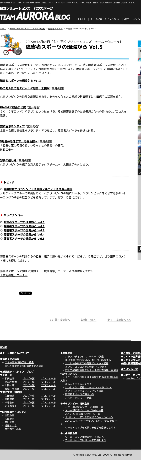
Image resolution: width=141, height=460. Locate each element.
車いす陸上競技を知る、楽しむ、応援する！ (89, 360)
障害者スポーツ (55, 28)
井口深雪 (9, 422)
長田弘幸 (9, 415)
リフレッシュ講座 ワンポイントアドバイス (88, 387)
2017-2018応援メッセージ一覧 (82, 413)
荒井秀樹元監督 (13, 428)
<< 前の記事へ (60, 320)
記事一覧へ (88, 320)
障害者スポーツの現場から (79, 394)
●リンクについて (130, 360)
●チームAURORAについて (14, 353)
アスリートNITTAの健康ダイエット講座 (86, 363)
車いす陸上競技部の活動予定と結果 (24, 365)
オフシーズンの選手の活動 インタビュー (87, 366)
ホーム (3, 28)
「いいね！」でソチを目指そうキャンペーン (89, 417)
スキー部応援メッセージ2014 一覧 (84, 410)
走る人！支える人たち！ (78, 384)
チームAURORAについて (105, 19)
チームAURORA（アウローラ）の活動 (27, 28)
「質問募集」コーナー (14, 275)
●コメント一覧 (129, 369)
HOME (82, 19)
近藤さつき (11, 425)
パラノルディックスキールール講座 (84, 356)
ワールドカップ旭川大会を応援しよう (85, 440)
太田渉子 (9, 418)
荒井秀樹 (57, 88)
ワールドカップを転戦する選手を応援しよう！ (90, 427)
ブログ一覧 (29, 378)
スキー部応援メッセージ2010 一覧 (84, 407)
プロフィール (48, 378)
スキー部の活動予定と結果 (19, 362)
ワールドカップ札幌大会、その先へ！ (85, 436)
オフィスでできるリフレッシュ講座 (84, 390)
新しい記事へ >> (119, 320)
